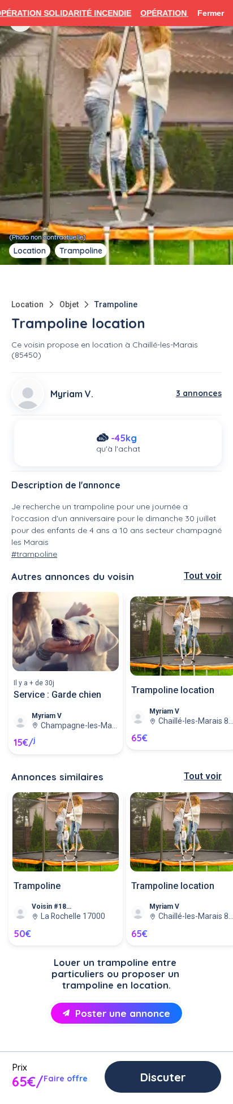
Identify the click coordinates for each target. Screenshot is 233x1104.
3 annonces (199, 393)
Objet (69, 304)
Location (27, 304)
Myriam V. (71, 393)
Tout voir (203, 575)
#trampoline (34, 554)
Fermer (210, 13)
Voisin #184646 (52, 906)
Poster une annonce (122, 1013)
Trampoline (115, 304)
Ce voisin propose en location (67, 345)
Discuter (163, 1077)
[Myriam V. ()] (27, 393)
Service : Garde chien (57, 694)
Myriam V (47, 716)
